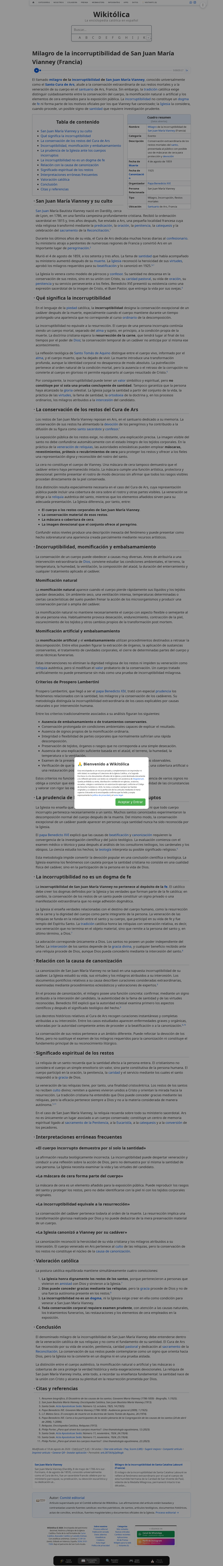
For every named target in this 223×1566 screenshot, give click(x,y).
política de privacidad (101, 795)
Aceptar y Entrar (130, 802)
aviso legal (118, 795)
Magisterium (138, 779)
